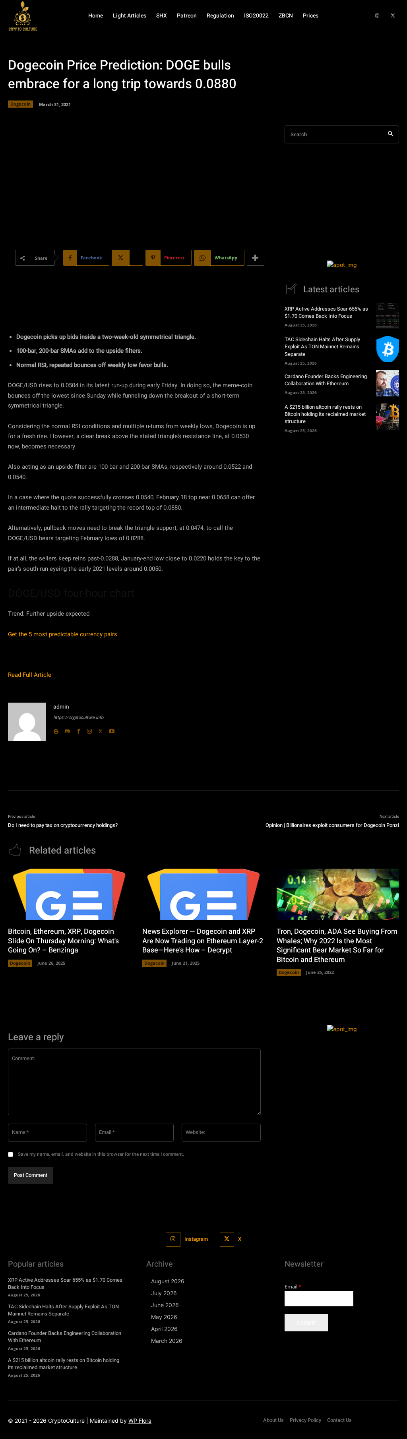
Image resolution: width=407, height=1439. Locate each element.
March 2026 (166, 1340)
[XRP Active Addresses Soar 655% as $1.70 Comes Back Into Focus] (387, 316)
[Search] (390, 134)
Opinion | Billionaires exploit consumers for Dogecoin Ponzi (332, 825)
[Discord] (67, 729)
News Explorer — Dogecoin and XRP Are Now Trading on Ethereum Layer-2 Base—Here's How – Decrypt (202, 941)
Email (293, 1286)
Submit (306, 1322)
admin (61, 707)
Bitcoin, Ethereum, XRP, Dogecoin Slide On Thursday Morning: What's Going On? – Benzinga (63, 941)
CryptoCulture (66, 1420)
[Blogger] (56, 729)
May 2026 (164, 1316)
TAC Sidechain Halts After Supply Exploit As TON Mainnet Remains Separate (322, 346)
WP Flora (139, 1420)
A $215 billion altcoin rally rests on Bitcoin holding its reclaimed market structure (325, 414)
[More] (255, 258)
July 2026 (164, 1293)
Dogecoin (20, 104)
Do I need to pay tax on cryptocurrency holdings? (63, 825)
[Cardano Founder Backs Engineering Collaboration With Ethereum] (387, 383)
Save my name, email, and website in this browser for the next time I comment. (101, 1154)
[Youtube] (111, 729)
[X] (393, 16)
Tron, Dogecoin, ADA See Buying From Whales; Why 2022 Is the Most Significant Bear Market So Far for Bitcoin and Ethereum (337, 945)
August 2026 (167, 1281)
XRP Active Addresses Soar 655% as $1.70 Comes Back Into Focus (326, 312)
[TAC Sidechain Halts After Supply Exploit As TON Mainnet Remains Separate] (387, 349)
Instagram (196, 1239)
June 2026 (165, 1305)
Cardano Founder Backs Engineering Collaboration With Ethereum (326, 380)
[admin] (27, 722)
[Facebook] (78, 729)
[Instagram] (377, 16)
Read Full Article (29, 674)
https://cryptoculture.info (78, 717)
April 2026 (164, 1328)
